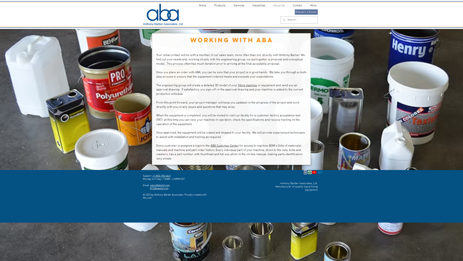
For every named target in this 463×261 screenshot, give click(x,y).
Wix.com (147, 198)
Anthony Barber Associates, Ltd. (299, 183)
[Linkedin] (320, 172)
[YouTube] (314, 172)
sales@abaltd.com (160, 185)
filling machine (247, 85)
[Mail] (309, 172)
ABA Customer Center (225, 146)
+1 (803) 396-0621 (161, 176)
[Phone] (305, 172)
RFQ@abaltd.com (159, 188)
